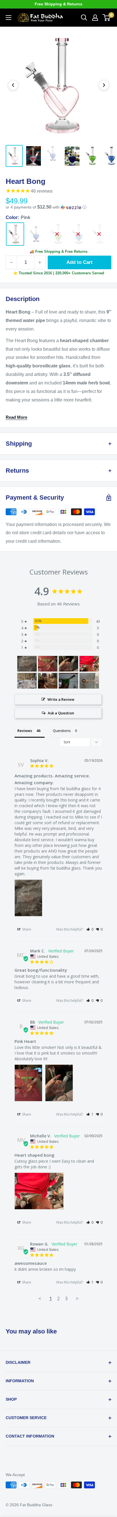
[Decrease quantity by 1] (11, 262)
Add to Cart (79, 262)
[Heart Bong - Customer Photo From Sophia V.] (27, 664)
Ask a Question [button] (61, 713)
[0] (106, 17)
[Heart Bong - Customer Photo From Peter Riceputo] (68, 681)
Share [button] (26, 929)
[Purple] (36, 234)
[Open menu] (8, 17)
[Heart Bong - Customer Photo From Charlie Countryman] (27, 681)
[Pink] (15, 234)
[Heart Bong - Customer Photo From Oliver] (89, 681)
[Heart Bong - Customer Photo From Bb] (47, 664)
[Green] (57, 234)
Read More (16, 417)
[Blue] (78, 234)
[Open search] (84, 17)
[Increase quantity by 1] (39, 262)
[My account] (95, 17)
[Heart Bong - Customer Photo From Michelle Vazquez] (89, 664)
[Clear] (99, 234)
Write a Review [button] (60, 699)
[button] (58, 207)
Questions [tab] (62, 730)
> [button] (77, 1298)
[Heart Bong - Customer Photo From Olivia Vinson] (47, 681)
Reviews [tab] (24, 730)
